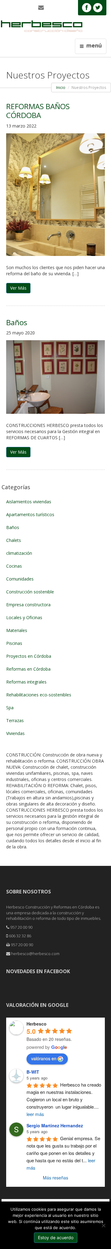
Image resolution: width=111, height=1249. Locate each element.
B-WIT (33, 1072)
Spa (10, 707)
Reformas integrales (26, 682)
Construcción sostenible (30, 592)
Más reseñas (55, 1178)
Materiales (16, 630)
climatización (19, 553)
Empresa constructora (28, 604)
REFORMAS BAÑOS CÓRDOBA (38, 110)
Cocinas (14, 566)
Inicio (60, 87)
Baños (16, 322)
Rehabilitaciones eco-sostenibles (38, 695)
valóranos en (43, 1058)
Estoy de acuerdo (55, 1237)
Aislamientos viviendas (28, 502)
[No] (103, 1225)
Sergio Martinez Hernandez (55, 1125)
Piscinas (14, 643)
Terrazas (15, 720)
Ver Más (18, 288)
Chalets (13, 540)
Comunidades (20, 579)
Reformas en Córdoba (28, 669)
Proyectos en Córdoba (28, 656)
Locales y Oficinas (24, 617)
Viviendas (15, 733)
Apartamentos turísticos (30, 514)
